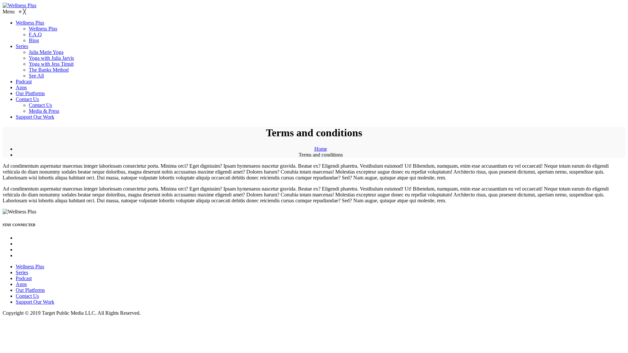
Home (320, 149)
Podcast (24, 278)
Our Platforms (30, 290)
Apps (21, 284)
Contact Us (27, 296)
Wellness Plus (30, 266)
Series (22, 272)
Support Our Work (35, 302)
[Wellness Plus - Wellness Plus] (19, 5)
